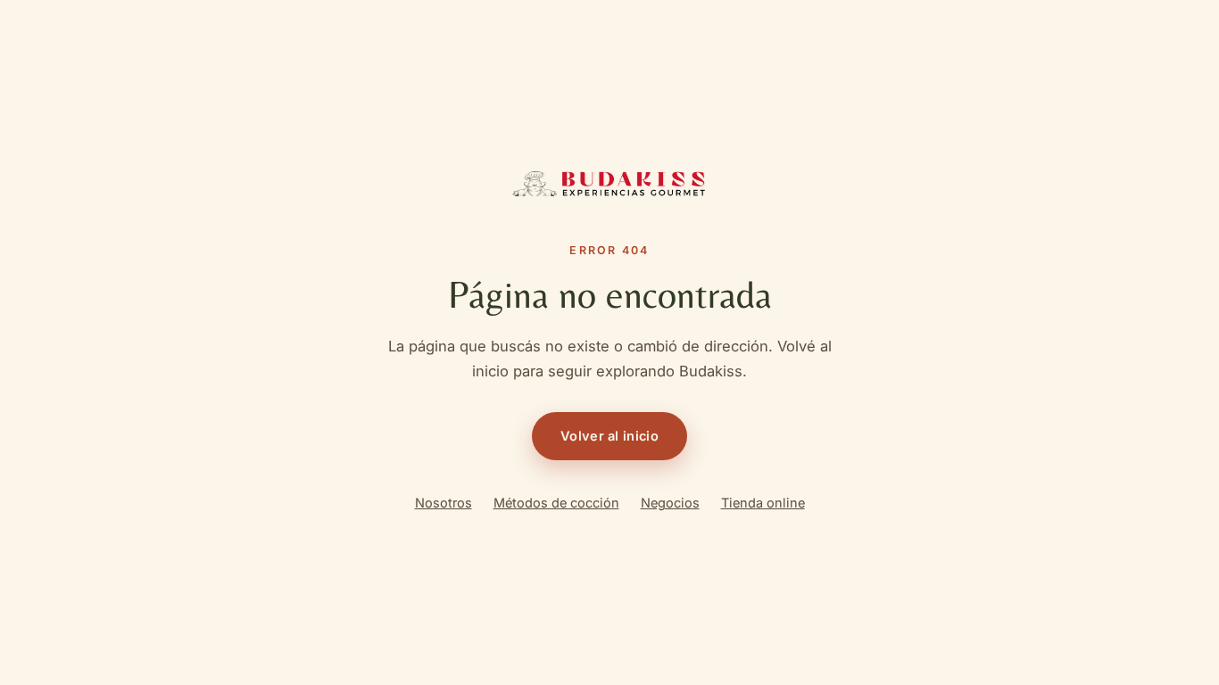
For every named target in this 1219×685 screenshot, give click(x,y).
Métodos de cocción (556, 502)
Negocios (670, 502)
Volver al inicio (609, 435)
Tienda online (763, 502)
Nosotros (443, 502)
